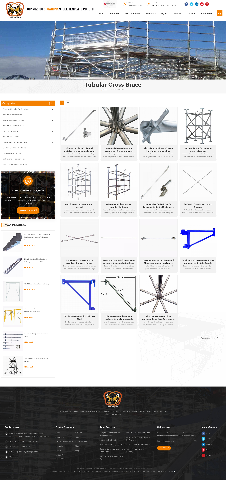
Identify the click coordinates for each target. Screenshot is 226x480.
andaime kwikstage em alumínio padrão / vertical (37, 335)
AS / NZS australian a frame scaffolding (36, 284)
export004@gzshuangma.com (165, 5)
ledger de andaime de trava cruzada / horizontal (119, 205)
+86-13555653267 (135, 5)
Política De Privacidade (60, 456)
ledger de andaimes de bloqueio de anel (110, 434)
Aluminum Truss (88, 471)
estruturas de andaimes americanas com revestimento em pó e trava (36, 310)
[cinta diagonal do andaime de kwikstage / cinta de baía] (158, 126)
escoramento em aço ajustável (112, 444)
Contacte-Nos (81, 442)
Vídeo (192, 14)
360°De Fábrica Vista (64, 442)
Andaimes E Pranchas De (13, 126)
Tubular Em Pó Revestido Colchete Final (79, 317)
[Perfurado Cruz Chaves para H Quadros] (198, 182)
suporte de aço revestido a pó (111, 457)
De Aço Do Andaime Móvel (14, 148)
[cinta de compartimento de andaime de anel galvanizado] (119, 294)
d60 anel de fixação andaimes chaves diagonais (198, 149)
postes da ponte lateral (13, 153)
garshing (18, 457)
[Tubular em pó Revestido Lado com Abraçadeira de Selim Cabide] (198, 238)
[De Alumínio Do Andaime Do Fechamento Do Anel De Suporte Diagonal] (158, 182)
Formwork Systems (128, 471)
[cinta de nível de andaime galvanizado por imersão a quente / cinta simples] (158, 294)
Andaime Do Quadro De (13, 120)
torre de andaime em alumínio (138, 444)
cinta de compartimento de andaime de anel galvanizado (119, 317)
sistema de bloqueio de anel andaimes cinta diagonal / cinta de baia (79, 150)
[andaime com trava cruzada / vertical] (79, 182)
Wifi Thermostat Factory (146, 471)
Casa (100, 14)
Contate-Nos (206, 14)
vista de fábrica (132, 14)
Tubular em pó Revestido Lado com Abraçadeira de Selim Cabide (198, 261)
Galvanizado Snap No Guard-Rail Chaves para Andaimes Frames (158, 261)
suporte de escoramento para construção (112, 450)
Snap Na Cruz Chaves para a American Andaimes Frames (79, 261)
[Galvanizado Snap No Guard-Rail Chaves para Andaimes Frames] (158, 238)
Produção (59, 446)
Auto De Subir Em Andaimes (15, 164)
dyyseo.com (147, 468)
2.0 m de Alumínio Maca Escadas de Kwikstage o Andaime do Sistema (35, 260)
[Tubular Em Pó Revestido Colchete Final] (79, 294)
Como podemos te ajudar (28, 190)
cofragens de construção (14, 159)
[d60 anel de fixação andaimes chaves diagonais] (198, 126)
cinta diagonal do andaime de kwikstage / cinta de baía (158, 149)
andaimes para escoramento (15, 142)
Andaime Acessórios (11, 137)
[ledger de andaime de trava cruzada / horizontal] (119, 182)
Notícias (178, 14)
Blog (77, 451)
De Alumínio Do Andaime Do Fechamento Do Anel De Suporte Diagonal (158, 206)
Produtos (149, 14)
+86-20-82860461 (23, 446)
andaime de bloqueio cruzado (138, 433)
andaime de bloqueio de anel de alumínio (138, 438)
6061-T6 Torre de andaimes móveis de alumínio (36, 360)
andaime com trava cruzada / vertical (79, 205)
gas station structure (72, 471)
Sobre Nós (59, 437)
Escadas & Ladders (11, 131)
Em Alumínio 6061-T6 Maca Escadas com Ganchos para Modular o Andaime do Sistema (37, 237)
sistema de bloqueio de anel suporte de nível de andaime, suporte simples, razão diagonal (119, 150)
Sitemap (78, 446)
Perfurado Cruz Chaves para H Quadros (198, 205)
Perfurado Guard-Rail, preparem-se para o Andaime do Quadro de (119, 261)
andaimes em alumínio (12, 115)
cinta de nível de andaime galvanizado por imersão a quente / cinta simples (158, 318)
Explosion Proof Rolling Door (107, 471)
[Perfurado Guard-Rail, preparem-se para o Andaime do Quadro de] (119, 238)
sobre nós (114, 14)
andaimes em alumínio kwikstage (135, 450)
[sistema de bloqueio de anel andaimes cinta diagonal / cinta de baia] (79, 126)
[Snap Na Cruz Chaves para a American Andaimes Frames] (79, 238)
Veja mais (78, 161)
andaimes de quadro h (109, 440)
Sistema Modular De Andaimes (16, 109)
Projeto (163, 14)
